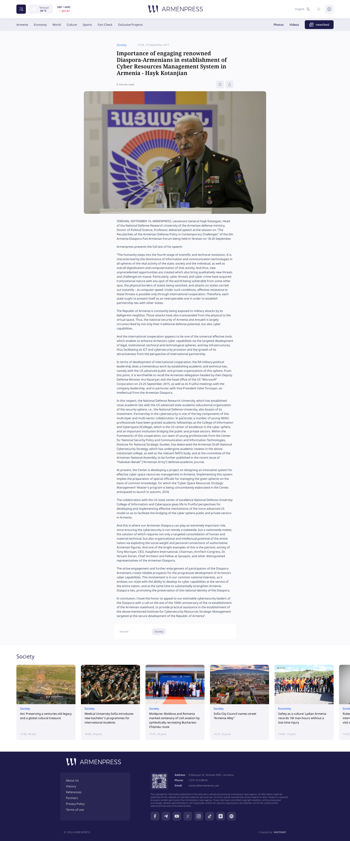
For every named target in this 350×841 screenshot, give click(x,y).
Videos (294, 25)
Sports (87, 25)
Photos (279, 25)
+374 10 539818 (197, 780)
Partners (72, 798)
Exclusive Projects (130, 25)
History (71, 786)
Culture (72, 25)
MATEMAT (280, 832)
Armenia (22, 25)
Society (159, 631)
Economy (40, 25)
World (56, 25)
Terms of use (75, 810)
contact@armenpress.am (203, 785)
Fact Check (105, 25)
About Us (72, 780)
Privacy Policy (75, 804)
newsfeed (322, 25)
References (73, 792)
